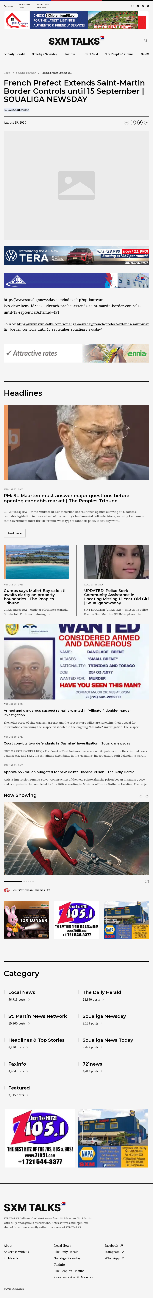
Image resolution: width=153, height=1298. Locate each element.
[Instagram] (142, 6)
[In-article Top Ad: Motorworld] (76, 255)
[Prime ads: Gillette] (76, 920)
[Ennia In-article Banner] (76, 353)
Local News (62, 1245)
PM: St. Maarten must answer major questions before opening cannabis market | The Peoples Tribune (66, 498)
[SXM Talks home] (76, 40)
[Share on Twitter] (140, 122)
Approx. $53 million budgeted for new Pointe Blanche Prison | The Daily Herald (69, 772)
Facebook (111, 1245)
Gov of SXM (90, 54)
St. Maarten (12, 1258)
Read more (17, 533)
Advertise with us (16, 1252)
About (8, 1245)
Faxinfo (70, 54)
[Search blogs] (133, 6)
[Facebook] (137, 6)
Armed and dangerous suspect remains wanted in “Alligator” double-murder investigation (67, 713)
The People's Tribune (69, 1271)
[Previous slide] (141, 795)
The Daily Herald (13, 54)
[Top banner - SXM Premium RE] (76, 20)
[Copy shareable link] (126, 122)
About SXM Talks (24, 6)
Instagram (112, 1252)
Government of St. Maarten (73, 1277)
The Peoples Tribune (119, 54)
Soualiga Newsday (44, 54)
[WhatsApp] (147, 6)
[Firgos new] (126, 920)
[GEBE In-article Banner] (76, 280)
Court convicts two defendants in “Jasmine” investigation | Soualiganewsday (67, 743)
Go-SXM (146, 54)
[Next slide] (147, 795)
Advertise (8, 5)
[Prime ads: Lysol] (26, 920)
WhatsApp (112, 1258)
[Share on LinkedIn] (146, 122)
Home (7, 72)
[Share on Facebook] (133, 122)
